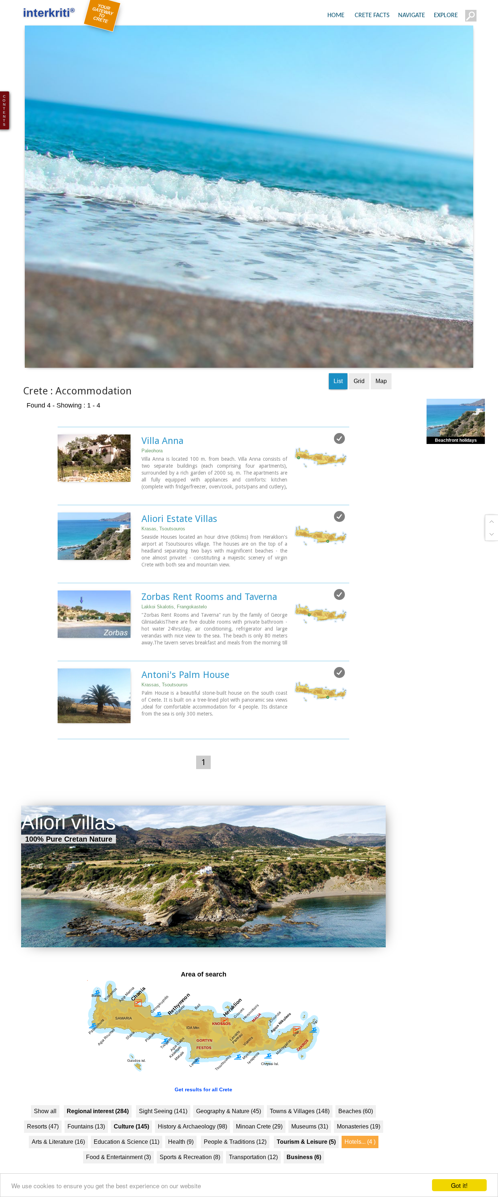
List (338, 398)
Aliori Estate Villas (179, 535)
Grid (359, 398)
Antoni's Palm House (185, 691)
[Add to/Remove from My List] (339, 455)
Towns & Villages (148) (300, 1128)
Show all (45, 1128)
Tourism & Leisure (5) (306, 1158)
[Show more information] (61, 510)
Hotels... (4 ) (360, 1158)
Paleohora (152, 467)
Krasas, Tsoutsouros (163, 545)
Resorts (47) (43, 1143)
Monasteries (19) (358, 1143)
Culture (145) (131, 1143)
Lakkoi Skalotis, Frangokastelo (174, 623)
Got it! (459, 1185)
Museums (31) (309, 1143)
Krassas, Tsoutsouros (164, 701)
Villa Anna (162, 457)
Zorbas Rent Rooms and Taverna (209, 613)
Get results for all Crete (203, 1106)
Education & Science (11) (126, 1158)
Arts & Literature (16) (58, 1158)
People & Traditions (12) (235, 1158)
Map (381, 398)
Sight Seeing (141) (163, 1128)
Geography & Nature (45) (228, 1128)
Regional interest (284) (98, 1128)
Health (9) (181, 1158)
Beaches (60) (355, 1128)
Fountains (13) (86, 1143)
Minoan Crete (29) (259, 1143)
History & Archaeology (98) (192, 1143)
